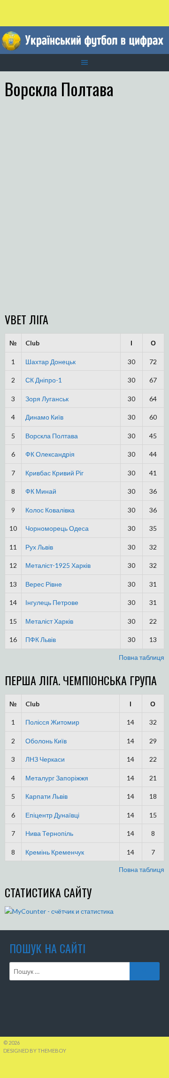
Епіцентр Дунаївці (52, 815)
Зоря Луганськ (47, 399)
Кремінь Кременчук (54, 852)
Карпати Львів (46, 796)
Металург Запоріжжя (56, 778)
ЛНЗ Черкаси (45, 759)
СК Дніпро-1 (43, 380)
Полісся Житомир (52, 722)
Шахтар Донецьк (50, 362)
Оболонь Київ (46, 741)
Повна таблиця (141, 657)
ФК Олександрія (50, 454)
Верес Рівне (43, 584)
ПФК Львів (40, 639)
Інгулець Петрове (51, 602)
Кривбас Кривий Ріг (54, 473)
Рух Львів (39, 547)
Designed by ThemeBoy (34, 1050)
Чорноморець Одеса (57, 528)
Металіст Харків (49, 621)
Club (32, 343)
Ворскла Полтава (51, 436)
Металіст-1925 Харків (58, 565)
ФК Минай (40, 491)
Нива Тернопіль (49, 833)
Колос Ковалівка (50, 510)
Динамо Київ (44, 417)
